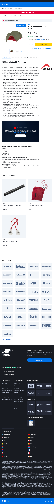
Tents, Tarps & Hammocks (20, 15)
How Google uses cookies (20, 132)
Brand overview (6, 339)
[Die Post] (48, 404)
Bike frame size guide (19, 397)
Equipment (12, 15)
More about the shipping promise (45, 484)
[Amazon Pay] (40, 393)
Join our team (5, 388)
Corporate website (6, 385)
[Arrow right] (50, 190)
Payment (16, 392)
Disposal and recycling (7, 399)
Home (3, 15)
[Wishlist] (44, 5)
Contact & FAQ (17, 383)
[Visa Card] (40, 386)
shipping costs (27, 461)
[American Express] (48, 386)
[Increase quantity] (32, 44)
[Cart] (51, 5)
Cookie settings (5, 397)
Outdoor (7, 15)
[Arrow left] (29, 190)
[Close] (50, 20)
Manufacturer (34, 57)
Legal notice (4, 383)
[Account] (48, 5)
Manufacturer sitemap (19, 399)
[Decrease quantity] (29, 44)
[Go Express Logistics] (40, 411)
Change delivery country (28, 468)
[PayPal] (31, 393)
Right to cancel (5, 392)
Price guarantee (17, 403)
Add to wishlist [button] (37, 48)
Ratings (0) (24, 57)
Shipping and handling (19, 390)
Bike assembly (17, 406)
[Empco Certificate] (31, 423)
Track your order (17, 394)
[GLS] (31, 411)
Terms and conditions (7, 390)
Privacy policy (5, 394)
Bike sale (22, 12)
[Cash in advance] (48, 393)
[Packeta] (48, 411)
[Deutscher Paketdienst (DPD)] (40, 404)
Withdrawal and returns (19, 385)
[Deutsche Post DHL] (31, 404)
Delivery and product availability (20, 401)
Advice (15, 408)
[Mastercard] (31, 386)
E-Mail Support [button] (48, 48)
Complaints (16, 388)
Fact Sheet (15, 57)
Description (6, 57)
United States (30, 41)
